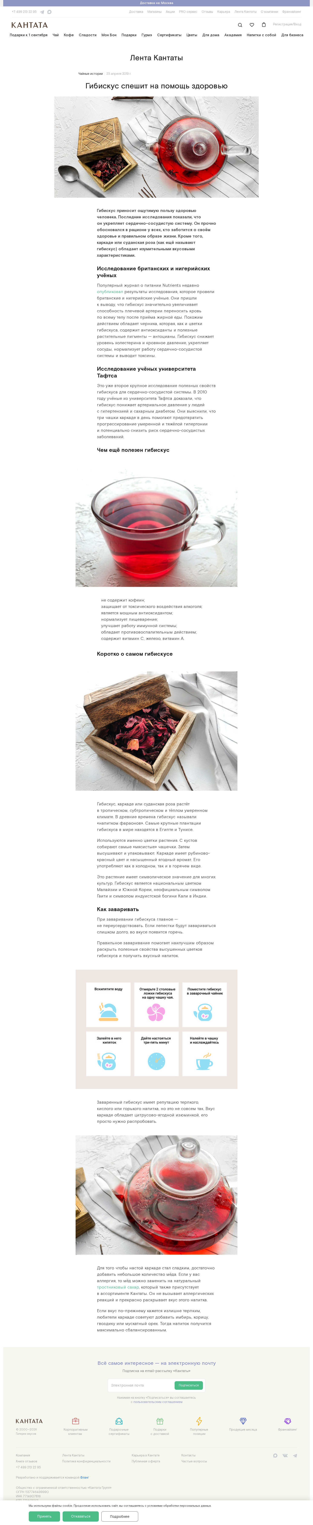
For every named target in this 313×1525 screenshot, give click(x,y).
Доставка (136, 12)
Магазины (155, 12)
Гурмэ (147, 35)
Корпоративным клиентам (76, 1432)
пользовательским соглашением (158, 1402)
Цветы (192, 35)
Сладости (87, 35)
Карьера (223, 12)
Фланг (84, 1478)
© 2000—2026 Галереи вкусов (26, 1432)
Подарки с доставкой (160, 1432)
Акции (170, 12)
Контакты (188, 1455)
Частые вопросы (194, 1461)
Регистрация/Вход (287, 24)
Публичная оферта (146, 1461)
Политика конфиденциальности (86, 1461)
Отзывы (207, 12)
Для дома (210, 35)
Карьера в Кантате (146, 1455)
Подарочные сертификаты (119, 1432)
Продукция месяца (243, 1430)
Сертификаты (169, 35)
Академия (233, 35)
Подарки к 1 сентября (28, 35)
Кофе (69, 35)
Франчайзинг (291, 12)
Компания (23, 1455)
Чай (56, 35)
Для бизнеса (292, 35)
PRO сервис (188, 12)
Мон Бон (109, 35)
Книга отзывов (26, 1461)
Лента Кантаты (245, 12)
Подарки (129, 35)
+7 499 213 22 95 (24, 12)
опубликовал (110, 291)
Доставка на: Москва (156, 3)
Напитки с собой (261, 35)
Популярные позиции (199, 1432)
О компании (269, 12)
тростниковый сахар (118, 1287)
